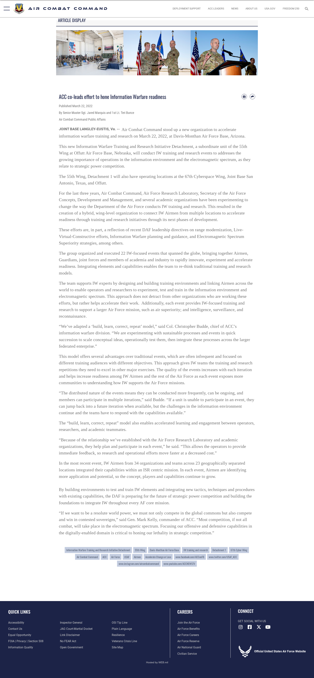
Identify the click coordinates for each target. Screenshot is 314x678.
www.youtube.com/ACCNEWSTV (179, 564)
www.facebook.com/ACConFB (190, 557)
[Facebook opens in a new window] (249, 627)
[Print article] (244, 96)
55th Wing (140, 550)
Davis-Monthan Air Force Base (164, 550)
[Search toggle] (307, 8)
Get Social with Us (252, 621)
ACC (104, 557)
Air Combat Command (87, 557)
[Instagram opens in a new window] (240, 627)
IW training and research (196, 550)
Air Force (115, 557)
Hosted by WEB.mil (157, 662)
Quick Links (19, 611)
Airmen (137, 557)
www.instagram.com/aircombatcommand (139, 564)
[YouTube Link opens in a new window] (268, 627)
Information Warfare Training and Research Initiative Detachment (98, 550)
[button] (6, 8)
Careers (185, 611)
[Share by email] (252, 96)
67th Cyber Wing (239, 550)
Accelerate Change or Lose (158, 557)
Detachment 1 (219, 550)
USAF (126, 557)
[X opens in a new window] (258, 627)
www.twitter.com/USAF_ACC (223, 557)
